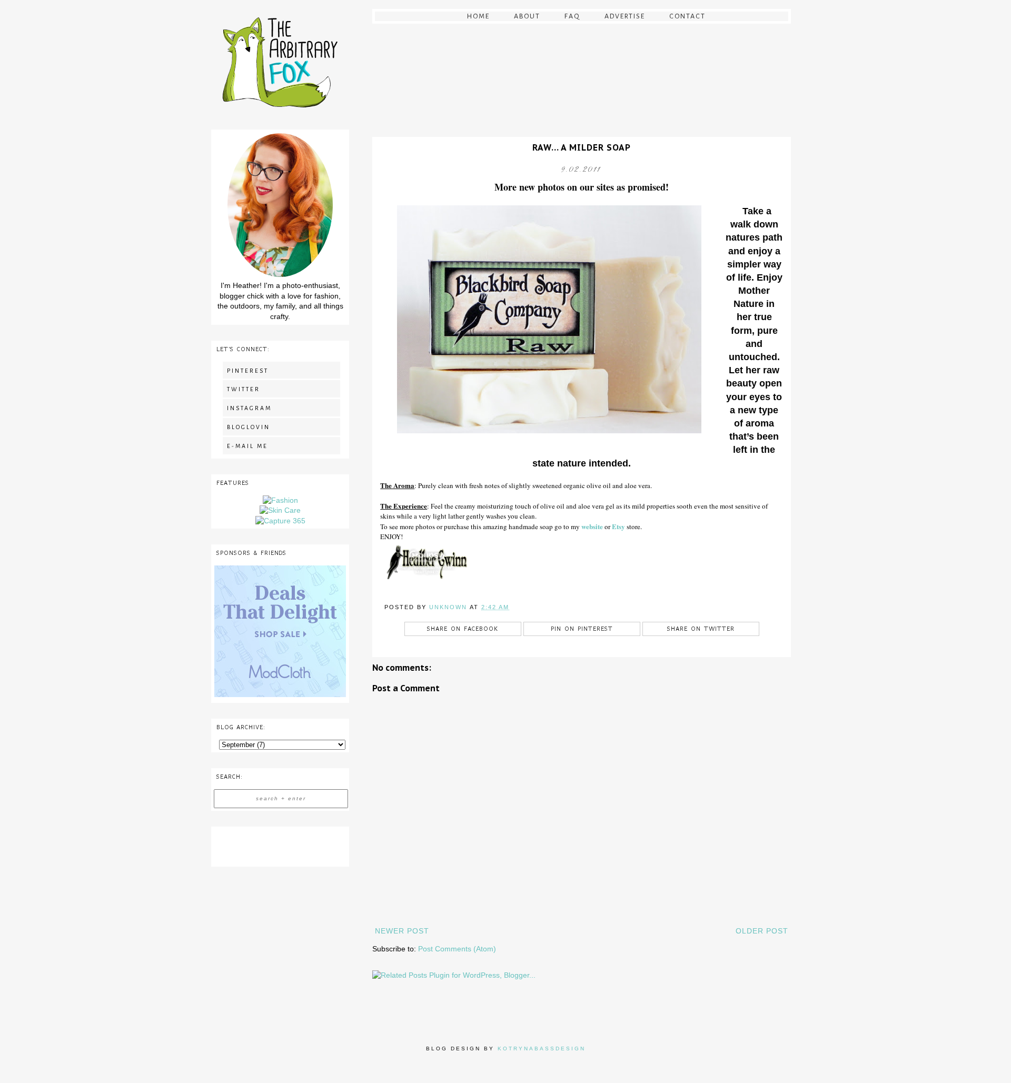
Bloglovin (248, 427)
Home (478, 16)
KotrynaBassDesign (542, 1048)
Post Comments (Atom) (457, 949)
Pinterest (248, 370)
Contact (687, 16)
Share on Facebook (462, 628)
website (592, 526)
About (527, 16)
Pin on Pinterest (582, 628)
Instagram (249, 408)
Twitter (243, 389)
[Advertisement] (280, 845)
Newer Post (402, 931)
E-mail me (247, 446)
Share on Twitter (701, 628)
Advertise (624, 16)
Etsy (618, 526)
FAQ (572, 16)
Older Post (762, 931)
